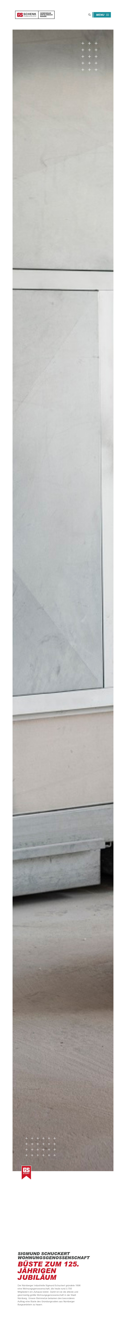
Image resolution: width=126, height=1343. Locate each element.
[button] (89, 15)
